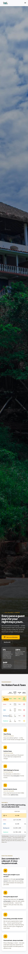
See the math (7, 642)
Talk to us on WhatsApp (11, 637)
